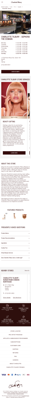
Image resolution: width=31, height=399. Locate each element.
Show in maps (15, 71)
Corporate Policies (11, 393)
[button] (15, 233)
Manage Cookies (20, 393)
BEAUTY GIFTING (9, 121)
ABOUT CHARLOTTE (15, 363)
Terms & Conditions (22, 392)
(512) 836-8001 (5, 64)
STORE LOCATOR (15, 331)
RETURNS (15, 352)
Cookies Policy (14, 392)
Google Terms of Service (16, 397)
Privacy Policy (7, 392)
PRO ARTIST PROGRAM (15, 334)
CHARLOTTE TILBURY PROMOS (15, 367)
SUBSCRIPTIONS (15, 342)
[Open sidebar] (2, 2)
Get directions (17, 297)
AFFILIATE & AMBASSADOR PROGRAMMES (15, 338)
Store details (6, 297)
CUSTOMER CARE (15, 345)
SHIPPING (15, 349)
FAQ (15, 356)
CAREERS (15, 360)
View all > (27, 270)
